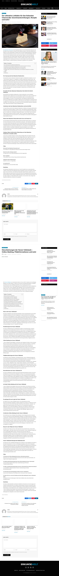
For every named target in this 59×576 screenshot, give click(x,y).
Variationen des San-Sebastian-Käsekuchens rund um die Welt (15, 67)
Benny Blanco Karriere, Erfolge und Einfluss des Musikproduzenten (52, 22)
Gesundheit (31, 8)
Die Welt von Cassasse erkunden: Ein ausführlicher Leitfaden (51, 78)
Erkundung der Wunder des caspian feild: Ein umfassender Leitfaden (52, 268)
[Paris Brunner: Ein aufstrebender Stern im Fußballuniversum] (43, 263)
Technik (43, 8)
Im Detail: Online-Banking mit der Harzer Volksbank (13, 301)
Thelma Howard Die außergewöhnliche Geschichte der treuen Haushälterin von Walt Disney (52, 73)
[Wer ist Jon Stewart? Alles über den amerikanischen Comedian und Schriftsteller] (43, 257)
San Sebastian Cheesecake (8, 49)
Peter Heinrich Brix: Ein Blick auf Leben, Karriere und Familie (48, 297)
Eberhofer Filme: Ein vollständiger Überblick (51, 313)
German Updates (4, 247)
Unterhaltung (11, 8)
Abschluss (6, 72)
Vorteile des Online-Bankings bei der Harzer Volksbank (14, 303)
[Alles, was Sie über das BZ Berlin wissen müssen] (7, 522)
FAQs (5, 71)
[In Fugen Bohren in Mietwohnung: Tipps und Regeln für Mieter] (43, 251)
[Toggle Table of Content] (35, 63)
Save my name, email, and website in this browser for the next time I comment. (15, 236)
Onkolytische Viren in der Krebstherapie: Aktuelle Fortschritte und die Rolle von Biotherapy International (32, 212)
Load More (49, 39)
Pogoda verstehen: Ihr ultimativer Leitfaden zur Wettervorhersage (31, 527)
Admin (8, 194)
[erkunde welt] (29, 4)
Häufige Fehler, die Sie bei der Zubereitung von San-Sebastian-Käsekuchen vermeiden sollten (19, 70)
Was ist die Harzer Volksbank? (9, 295)
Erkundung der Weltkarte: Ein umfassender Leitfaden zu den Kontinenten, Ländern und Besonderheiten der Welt (19, 528)
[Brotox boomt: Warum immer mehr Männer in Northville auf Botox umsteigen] (43, 28)
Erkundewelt (27, 572)
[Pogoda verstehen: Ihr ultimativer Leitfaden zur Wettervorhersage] (32, 522)
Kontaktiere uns (22, 570)
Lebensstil (18, 8)
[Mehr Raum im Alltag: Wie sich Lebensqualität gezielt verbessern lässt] (7, 206)
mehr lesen (3, 215)
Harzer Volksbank (8, 282)
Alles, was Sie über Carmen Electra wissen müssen (49, 62)
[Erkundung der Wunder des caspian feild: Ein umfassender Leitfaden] (43, 268)
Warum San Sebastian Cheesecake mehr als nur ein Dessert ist (15, 68)
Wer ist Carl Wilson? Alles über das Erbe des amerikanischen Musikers (52, 84)
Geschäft (25, 8)
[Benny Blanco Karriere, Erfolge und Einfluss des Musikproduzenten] (43, 23)
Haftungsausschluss (30, 570)
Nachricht (38, 8)
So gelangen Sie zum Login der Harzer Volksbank (12, 302)
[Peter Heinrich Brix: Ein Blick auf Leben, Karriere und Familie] (49, 290)
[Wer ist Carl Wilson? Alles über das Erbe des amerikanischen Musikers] (43, 84)
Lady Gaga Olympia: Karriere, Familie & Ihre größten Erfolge (52, 33)
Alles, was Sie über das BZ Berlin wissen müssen (6, 527)
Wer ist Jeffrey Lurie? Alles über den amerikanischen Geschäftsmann (51, 17)
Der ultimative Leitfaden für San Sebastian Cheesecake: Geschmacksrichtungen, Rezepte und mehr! (29, 504)
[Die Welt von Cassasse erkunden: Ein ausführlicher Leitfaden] (43, 79)
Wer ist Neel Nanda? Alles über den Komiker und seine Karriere (52, 318)
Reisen (48, 8)
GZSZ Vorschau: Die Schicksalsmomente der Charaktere (51, 308)
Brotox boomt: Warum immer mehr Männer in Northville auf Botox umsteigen (52, 28)
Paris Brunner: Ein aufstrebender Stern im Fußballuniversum (51, 262)
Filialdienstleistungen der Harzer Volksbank (12, 299)
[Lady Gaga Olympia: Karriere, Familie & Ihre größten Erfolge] (43, 34)
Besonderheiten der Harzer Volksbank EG (11, 300)
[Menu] (2, 8)
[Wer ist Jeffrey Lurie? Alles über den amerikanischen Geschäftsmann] (43, 17)
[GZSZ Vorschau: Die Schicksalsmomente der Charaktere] (43, 308)
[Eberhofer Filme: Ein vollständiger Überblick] (43, 314)
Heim (5, 8)
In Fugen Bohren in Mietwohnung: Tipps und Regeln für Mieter (51, 251)
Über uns (16, 570)
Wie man (52, 8)
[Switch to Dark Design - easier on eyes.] (55, 8)
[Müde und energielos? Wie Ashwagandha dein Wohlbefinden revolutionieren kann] (20, 206)
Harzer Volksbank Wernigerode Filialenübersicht (13, 306)
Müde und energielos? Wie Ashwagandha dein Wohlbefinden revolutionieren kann (19, 212)
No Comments (14, 254)
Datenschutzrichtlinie (40, 570)
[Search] (57, 8)
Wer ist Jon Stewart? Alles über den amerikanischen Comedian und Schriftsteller (52, 257)
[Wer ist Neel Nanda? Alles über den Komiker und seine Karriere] (43, 318)
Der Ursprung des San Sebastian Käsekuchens (12, 64)
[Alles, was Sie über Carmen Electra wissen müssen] (49, 56)
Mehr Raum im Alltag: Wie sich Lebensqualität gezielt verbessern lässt (7, 211)
